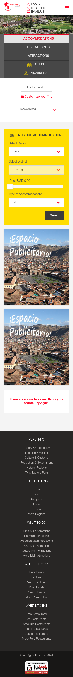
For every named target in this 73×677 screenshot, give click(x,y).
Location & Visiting (36, 453)
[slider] (10, 186)
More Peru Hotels (36, 597)
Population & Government (36, 462)
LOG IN (35, 4)
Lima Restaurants (36, 614)
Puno (36, 504)
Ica (36, 494)
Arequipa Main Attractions (36, 541)
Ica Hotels (36, 577)
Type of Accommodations (25, 194)
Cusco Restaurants (36, 634)
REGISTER (38, 8)
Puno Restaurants (37, 629)
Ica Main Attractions (36, 536)
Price (20, 181)
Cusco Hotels (36, 592)
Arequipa (36, 499)
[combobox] (36, 151)
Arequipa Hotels (36, 582)
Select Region (18, 143)
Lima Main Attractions (36, 531)
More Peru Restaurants (36, 638)
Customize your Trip (38, 97)
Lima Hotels (36, 572)
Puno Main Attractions (36, 546)
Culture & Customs (36, 457)
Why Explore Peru (36, 472)
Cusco (37, 509)
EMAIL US (37, 11)
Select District (18, 162)
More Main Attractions (36, 555)
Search (54, 215)
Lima (36, 489)
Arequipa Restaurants (36, 624)
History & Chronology (36, 448)
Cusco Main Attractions (36, 551)
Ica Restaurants (36, 619)
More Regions (36, 514)
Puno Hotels (36, 587)
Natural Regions (36, 467)
